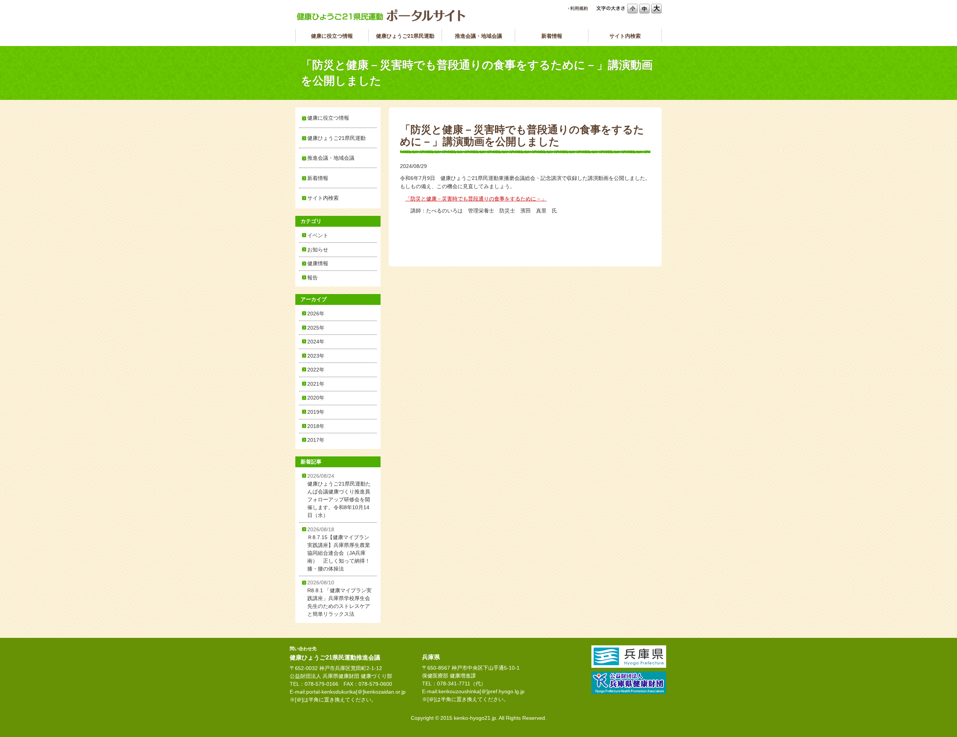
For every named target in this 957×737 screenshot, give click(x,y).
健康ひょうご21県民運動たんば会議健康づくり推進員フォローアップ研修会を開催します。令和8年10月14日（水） (339, 495)
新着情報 (551, 36)
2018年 (315, 426)
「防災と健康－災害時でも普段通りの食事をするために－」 (476, 199)
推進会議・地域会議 (478, 36)
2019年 (315, 412)
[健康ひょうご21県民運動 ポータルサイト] (381, 15)
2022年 (315, 370)
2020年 (315, 398)
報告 (312, 278)
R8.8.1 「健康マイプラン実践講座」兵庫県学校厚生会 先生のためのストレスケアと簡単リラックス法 (341, 598)
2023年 (315, 356)
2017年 (315, 440)
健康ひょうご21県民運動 (405, 36)
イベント (317, 235)
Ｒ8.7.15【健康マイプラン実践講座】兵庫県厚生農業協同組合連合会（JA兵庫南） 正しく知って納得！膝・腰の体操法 (338, 549)
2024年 (315, 342)
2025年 (315, 328)
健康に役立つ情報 (332, 36)
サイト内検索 (625, 36)
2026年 (315, 313)
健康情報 (317, 263)
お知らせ (317, 250)
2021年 (315, 384)
